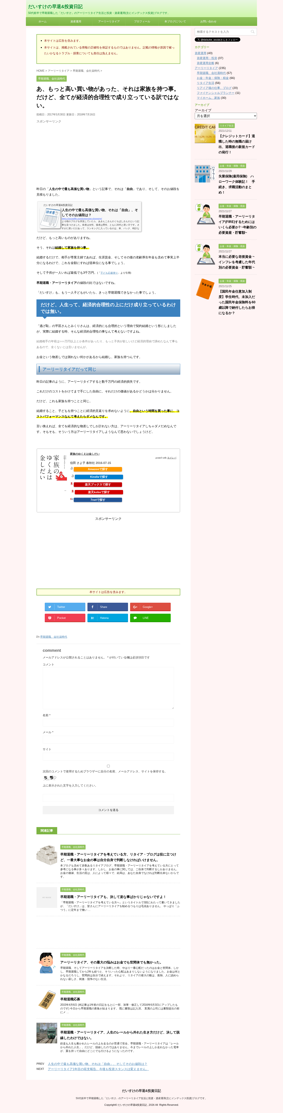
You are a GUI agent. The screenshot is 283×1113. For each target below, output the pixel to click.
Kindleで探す (99, 476)
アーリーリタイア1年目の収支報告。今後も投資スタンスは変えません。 (98, 1069)
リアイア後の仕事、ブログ (214, 88)
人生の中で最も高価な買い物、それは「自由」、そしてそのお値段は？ (97, 1064)
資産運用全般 (205, 63)
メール (48, 732)
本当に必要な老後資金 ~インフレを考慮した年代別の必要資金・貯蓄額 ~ (237, 262)
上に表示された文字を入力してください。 (70, 785)
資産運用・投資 (207, 58)
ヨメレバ (171, 457)
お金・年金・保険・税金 (213, 78)
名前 (46, 715)
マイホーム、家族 (208, 97)
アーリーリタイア (109, 21)
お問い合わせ (208, 21)
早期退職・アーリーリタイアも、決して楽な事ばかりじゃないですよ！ (113, 897)
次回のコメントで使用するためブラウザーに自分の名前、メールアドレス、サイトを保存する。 (105, 771)
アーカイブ (203, 110)
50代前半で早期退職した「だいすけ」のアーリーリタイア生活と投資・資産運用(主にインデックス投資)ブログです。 (141, 1098)
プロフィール (142, 21)
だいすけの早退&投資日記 (55, 6)
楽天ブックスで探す (98, 484)
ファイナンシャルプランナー (216, 92)
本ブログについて (175, 21)
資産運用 (75, 21)
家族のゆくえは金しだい (85, 453)
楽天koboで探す (99, 492)
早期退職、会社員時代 (53, 636)
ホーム (43, 21)
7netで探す (98, 499)
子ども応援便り (109, 272)
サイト (47, 749)
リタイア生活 (205, 83)
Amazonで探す (98, 469)
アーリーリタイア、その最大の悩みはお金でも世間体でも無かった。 (111, 962)
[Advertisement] (71, 154)
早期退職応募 (70, 999)
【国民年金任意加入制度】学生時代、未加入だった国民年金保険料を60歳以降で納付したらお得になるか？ (237, 302)
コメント (48, 664)
